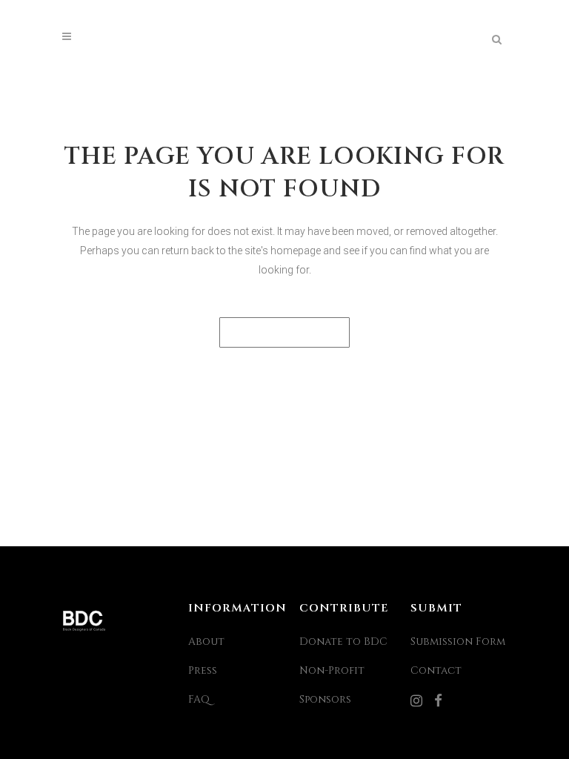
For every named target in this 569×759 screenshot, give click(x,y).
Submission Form (457, 641)
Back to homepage (284, 332)
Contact (436, 670)
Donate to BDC (343, 641)
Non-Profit (332, 670)
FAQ (199, 699)
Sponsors (325, 699)
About (206, 641)
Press (202, 670)
